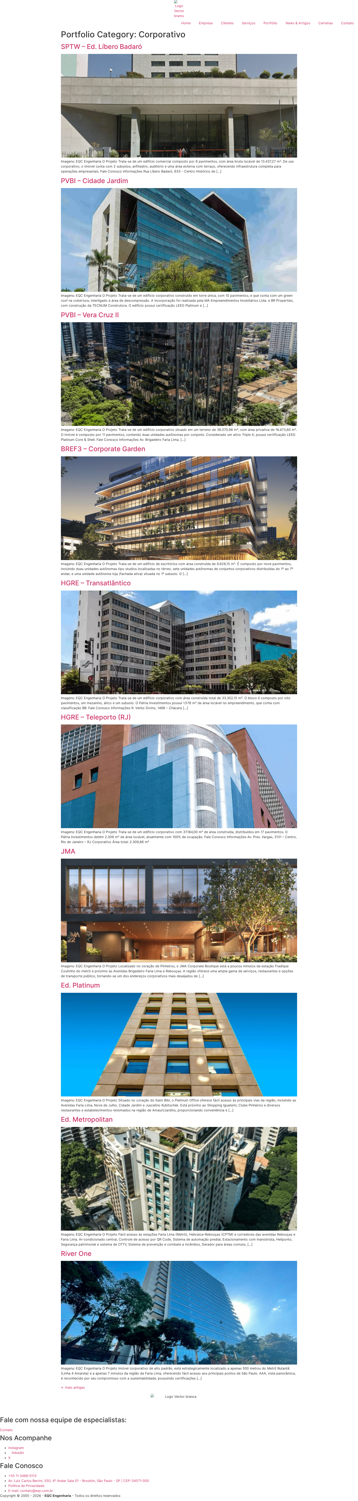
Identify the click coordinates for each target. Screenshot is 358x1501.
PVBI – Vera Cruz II (90, 315)
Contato (347, 23)
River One (76, 1253)
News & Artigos (298, 23)
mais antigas (73, 1387)
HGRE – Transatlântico (96, 583)
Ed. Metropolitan (87, 1119)
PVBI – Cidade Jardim (94, 181)
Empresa (206, 23)
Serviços (248, 23)
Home (186, 23)
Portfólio (270, 23)
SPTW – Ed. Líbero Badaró (101, 47)
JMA (68, 851)
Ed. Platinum (80, 985)
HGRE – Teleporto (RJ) (96, 717)
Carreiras (325, 23)
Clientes (227, 23)
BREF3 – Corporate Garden (103, 449)
